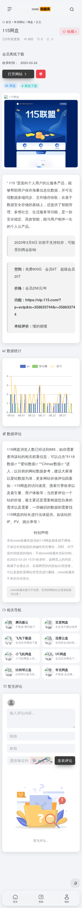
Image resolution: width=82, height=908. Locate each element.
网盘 (30, 22)
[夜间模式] (75, 883)
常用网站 (19, 22)
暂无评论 (15, 686)
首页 (8, 22)
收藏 (72, 31)
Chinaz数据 (51, 463)
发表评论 (65, 760)
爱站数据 (28, 463)
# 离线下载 (29, 85)
